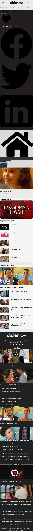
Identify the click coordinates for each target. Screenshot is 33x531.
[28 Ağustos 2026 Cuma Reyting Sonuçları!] (16, 472)
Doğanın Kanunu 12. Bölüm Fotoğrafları (10, 385)
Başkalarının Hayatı (7, 221)
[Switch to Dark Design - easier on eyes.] (28, 2)
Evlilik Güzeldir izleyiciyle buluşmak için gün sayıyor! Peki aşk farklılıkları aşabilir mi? (15, 501)
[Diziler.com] (16, 2)
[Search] (30, 2)
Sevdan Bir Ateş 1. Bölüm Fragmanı (21, 299)
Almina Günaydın (11, 11)
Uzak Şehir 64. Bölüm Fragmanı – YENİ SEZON (12, 450)
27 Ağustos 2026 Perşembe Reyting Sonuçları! (13, 514)
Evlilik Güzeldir (15, 241)
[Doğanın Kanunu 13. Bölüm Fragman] (16, 276)
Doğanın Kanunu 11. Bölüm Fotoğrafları (11, 391)
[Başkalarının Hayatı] (16, 209)
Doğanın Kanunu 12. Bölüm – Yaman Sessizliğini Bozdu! (21, 324)
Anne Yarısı (14, 225)
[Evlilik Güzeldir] (4, 243)
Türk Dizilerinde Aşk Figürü (8, 508)
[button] (16, 43)
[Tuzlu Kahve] (4, 235)
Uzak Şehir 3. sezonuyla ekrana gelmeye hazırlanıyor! (14, 518)
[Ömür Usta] (4, 259)
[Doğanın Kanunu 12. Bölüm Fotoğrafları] (16, 376)
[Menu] (3, 2)
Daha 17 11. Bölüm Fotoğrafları (9, 401)
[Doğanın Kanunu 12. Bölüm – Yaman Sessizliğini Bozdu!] (4, 326)
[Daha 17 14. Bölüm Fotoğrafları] (16, 356)
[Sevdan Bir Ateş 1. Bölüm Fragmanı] (4, 302)
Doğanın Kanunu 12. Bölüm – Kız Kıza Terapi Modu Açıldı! (21, 316)
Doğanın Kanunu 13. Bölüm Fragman (12, 287)
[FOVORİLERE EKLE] (6, 16)
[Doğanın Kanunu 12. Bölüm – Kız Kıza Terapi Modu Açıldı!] (4, 318)
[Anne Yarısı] (4, 227)
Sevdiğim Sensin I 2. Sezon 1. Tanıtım (10, 463)
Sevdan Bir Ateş (15, 249)
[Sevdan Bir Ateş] (4, 251)
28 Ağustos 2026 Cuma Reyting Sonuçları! (11, 481)
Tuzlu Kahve (14, 233)
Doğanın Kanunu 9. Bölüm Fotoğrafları (11, 405)
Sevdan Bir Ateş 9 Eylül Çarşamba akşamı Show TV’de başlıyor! (17, 521)
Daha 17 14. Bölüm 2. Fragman (19, 291)
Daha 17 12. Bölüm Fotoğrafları (9, 395)
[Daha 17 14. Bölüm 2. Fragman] (4, 293)
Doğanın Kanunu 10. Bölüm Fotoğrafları (11, 398)
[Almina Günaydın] (16, 178)
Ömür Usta (14, 257)
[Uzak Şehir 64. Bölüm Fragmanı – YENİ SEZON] (4, 310)
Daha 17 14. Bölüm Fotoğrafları (8, 365)
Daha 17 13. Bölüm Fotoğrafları (9, 388)
